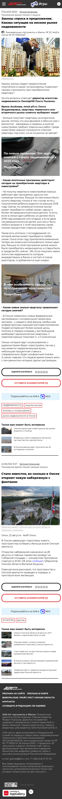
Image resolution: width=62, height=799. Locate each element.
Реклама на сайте (13, 693)
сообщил (38, 561)
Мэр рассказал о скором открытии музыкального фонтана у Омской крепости (33, 643)
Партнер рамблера (27, 785)
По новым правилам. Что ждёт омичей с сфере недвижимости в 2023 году (30, 157)
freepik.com (7, 78)
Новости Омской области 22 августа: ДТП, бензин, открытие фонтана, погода (33, 634)
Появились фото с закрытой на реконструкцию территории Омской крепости (35, 671)
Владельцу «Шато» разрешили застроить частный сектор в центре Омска (32, 439)
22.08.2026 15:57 (9, 464)
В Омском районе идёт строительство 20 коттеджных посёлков (32, 448)
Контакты (8, 701)
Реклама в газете (37, 693)
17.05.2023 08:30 (9, 12)
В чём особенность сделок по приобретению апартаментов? (28, 286)
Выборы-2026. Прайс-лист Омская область (28, 697)
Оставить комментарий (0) (31, 383)
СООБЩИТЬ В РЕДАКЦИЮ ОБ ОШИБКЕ (23, 706)
